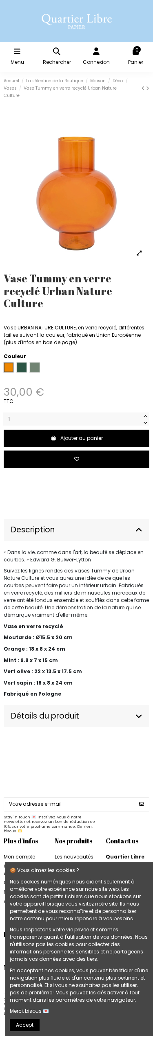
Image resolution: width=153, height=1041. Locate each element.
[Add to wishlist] (76, 459)
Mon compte (19, 856)
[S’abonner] (141, 804)
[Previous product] (144, 88)
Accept (24, 1024)
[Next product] (147, 88)
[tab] (76, 530)
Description (33, 529)
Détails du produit (45, 715)
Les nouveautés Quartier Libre (74, 860)
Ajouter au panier (81, 438)
